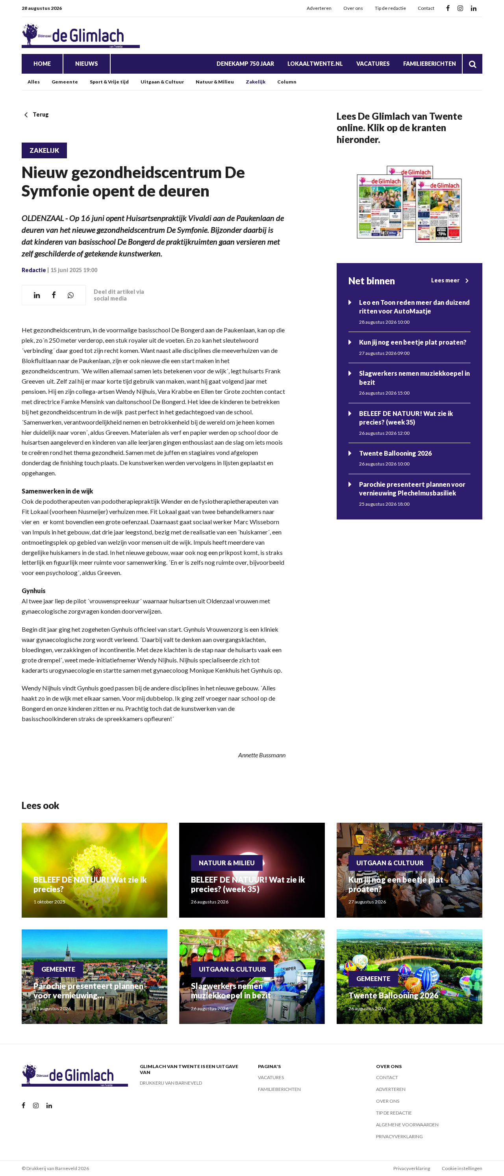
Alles (34, 82)
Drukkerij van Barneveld (171, 1083)
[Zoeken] (472, 64)
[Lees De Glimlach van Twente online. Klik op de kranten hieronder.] (409, 204)
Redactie (34, 270)
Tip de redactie (390, 8)
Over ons (353, 8)
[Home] (81, 35)
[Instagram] (460, 8)
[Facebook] (448, 8)
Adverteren (319, 8)
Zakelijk (255, 82)
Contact (426, 8)
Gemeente (65, 82)
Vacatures (373, 63)
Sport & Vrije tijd (109, 82)
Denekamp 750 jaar (245, 63)
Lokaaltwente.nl (315, 63)
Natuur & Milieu (215, 82)
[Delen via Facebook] (54, 295)
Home (42, 63)
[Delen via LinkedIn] (37, 295)
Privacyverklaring (399, 1136)
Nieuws (86, 63)
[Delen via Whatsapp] (71, 295)
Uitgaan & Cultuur (162, 82)
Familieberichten (429, 63)
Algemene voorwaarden (407, 1125)
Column (286, 82)
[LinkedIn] (473, 8)
